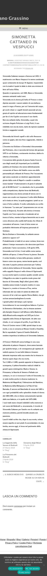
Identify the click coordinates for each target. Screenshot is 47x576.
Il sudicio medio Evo (13, 474)
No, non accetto (32, 569)
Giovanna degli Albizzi (32, 443)
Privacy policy (24, 572)
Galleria (25, 540)
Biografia (11, 540)
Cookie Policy (25, 543)
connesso (18, 506)
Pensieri (34, 540)
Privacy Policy (11, 543)
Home (3, 540)
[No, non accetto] (44, 565)
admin (31, 55)
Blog (19, 540)
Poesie (43, 540)
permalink (29, 68)
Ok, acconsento (15, 569)
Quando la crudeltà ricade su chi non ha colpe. (34, 478)
